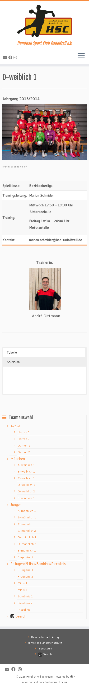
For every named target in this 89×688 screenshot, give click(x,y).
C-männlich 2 (27, 531)
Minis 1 (22, 583)
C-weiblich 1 (26, 478)
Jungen (16, 504)
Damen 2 (24, 452)
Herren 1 (24, 432)
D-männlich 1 (27, 537)
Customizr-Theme (56, 682)
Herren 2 (24, 439)
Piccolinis (24, 610)
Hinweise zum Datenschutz (45, 643)
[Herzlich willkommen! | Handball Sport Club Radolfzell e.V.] (44, 21)
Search (20, 616)
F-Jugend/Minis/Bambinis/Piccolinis (38, 563)
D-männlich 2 (27, 544)
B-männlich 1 (27, 517)
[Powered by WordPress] (71, 675)
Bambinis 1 (25, 596)
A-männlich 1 (27, 511)
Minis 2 (22, 590)
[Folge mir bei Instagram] (16, 57)
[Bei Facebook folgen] (11, 57)
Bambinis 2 (25, 603)
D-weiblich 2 (26, 491)
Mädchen (17, 458)
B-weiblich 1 (26, 471)
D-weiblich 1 (26, 485)
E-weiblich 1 (26, 498)
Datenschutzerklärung (45, 637)
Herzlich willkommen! (39, 677)
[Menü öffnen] (81, 55)
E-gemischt (25, 557)
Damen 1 (24, 445)
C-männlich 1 (27, 524)
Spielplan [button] (13, 362)
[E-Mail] (5, 57)
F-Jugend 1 (25, 570)
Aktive (15, 426)
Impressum (45, 648)
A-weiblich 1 (26, 465)
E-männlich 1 (27, 550)
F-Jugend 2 (25, 576)
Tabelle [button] (12, 352)
